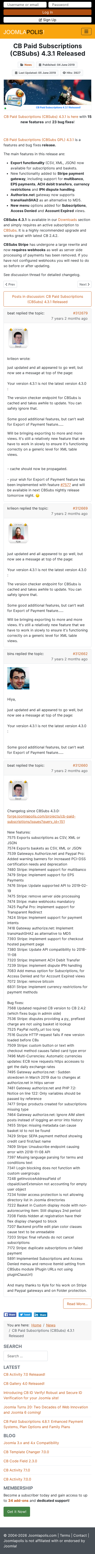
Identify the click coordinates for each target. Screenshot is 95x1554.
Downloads (67, 219)
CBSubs (10, 230)
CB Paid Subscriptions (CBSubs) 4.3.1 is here (41, 116)
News (28, 64)
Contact (80, 1535)
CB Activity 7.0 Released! (24, 1374)
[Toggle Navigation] (86, 31)
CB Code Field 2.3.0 (20, 1461)
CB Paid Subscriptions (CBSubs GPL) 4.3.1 (39, 139)
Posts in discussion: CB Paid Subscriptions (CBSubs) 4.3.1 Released (47, 299)
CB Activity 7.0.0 (17, 1479)
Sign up (49, 20)
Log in (47, 12)
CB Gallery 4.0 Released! (24, 1383)
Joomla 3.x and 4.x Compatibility (31, 1443)
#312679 (80, 313)
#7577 (66, 484)
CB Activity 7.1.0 (17, 1470)
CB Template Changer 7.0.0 (26, 1452)
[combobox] (26, 1356)
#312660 (80, 765)
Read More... (77, 1304)
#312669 (80, 508)
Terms (65, 1535)
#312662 (80, 653)
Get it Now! (16, 1511)
